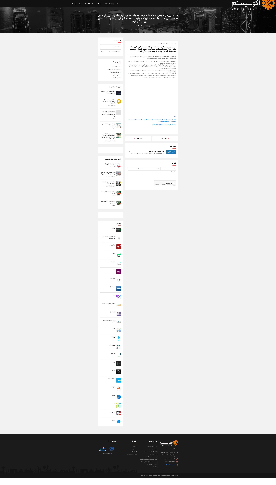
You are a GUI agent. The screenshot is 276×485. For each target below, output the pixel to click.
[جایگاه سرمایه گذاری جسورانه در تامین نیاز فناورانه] (118, 93)
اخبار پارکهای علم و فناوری (113, 69)
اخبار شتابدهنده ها (115, 72)
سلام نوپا (113, 262)
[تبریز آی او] (118, 313)
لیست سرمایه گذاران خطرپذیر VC (149, 462)
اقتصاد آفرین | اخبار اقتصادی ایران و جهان (108, 237)
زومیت (114, 118)
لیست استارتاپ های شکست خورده (148, 459)
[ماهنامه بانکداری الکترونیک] (118, 305)
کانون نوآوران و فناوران (110, 105)
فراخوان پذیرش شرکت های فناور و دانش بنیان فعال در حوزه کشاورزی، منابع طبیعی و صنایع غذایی (108, 136)
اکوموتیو (113, 404)
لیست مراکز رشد (153, 454)
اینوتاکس (113, 228)
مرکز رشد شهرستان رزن (164, 121)
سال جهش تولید (144, 119)
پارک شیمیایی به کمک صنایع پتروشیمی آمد (108, 125)
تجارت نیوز (112, 287)
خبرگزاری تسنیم (111, 245)
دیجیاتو (113, 420)
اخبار (136, 26)
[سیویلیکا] (111, 449)
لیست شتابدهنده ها (152, 449)
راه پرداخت (112, 387)
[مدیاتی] (118, 255)
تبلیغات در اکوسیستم (132, 454)
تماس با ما (134, 449)
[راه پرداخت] (118, 388)
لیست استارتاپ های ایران (151, 457)
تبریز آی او (112, 312)
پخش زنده (154, 467)
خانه (141, 26)
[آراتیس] (118, 330)
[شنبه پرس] (118, 413)
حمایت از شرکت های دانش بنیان (156, 119)
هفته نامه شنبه (111, 378)
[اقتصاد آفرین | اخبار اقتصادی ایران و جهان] (118, 238)
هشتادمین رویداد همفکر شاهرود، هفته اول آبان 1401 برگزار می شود (108, 101)
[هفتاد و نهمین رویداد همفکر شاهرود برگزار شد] (118, 183)
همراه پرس (112, 278)
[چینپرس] (118, 397)
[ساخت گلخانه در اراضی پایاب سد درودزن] (118, 203)
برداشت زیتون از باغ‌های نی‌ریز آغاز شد (108, 192)
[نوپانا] (118, 297)
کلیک (114, 270)
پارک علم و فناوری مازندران (110, 141)
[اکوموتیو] (118, 405)
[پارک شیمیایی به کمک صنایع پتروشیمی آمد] (118, 125)
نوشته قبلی (164, 138)
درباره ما (135, 446)
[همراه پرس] (118, 280)
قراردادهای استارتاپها (152, 464)
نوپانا (114, 295)
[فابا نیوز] (118, 372)
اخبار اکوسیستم (116, 67)
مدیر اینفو (113, 128)
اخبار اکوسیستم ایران (152, 446)
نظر (159, 44)
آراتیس (113, 328)
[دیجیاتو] (118, 422)
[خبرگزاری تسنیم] (118, 246)
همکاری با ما (134, 452)
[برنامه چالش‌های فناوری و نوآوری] (118, 322)
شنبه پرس (113, 412)
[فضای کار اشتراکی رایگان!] (118, 165)
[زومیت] (118, 363)
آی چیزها (113, 337)
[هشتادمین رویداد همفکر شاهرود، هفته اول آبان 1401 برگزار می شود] (118, 101)
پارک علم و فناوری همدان (170, 119)
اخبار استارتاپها (116, 75)
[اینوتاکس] (118, 230)
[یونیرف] (102, 449)
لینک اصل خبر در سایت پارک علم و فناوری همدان (164, 124)
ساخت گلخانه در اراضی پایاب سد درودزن (108, 202)
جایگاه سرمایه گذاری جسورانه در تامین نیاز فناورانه (108, 92)
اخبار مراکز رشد (116, 78)
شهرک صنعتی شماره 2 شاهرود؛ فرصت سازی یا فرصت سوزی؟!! (108, 173)
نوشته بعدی (139, 138)
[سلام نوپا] (118, 263)
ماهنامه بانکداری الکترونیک (108, 303)
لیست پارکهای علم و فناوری (150, 452)
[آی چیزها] (118, 338)
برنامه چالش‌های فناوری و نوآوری (109, 321)
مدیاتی (113, 253)
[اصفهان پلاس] (118, 347)
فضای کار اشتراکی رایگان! (109, 164)
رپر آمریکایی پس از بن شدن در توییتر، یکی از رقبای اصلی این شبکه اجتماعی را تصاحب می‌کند (108, 113)
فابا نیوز (113, 370)
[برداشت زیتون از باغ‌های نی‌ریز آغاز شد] (118, 193)
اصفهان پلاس (112, 345)
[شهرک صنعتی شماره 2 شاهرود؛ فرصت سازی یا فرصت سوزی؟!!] (118, 174)
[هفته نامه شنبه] (118, 380)
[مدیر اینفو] (118, 355)
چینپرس (113, 395)
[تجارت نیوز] (118, 288)
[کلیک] (118, 271)
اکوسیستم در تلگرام (170, 465)
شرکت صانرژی (112, 166)
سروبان (113, 195)
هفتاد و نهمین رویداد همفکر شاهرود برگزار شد (108, 182)
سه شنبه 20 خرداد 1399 (168, 44)
